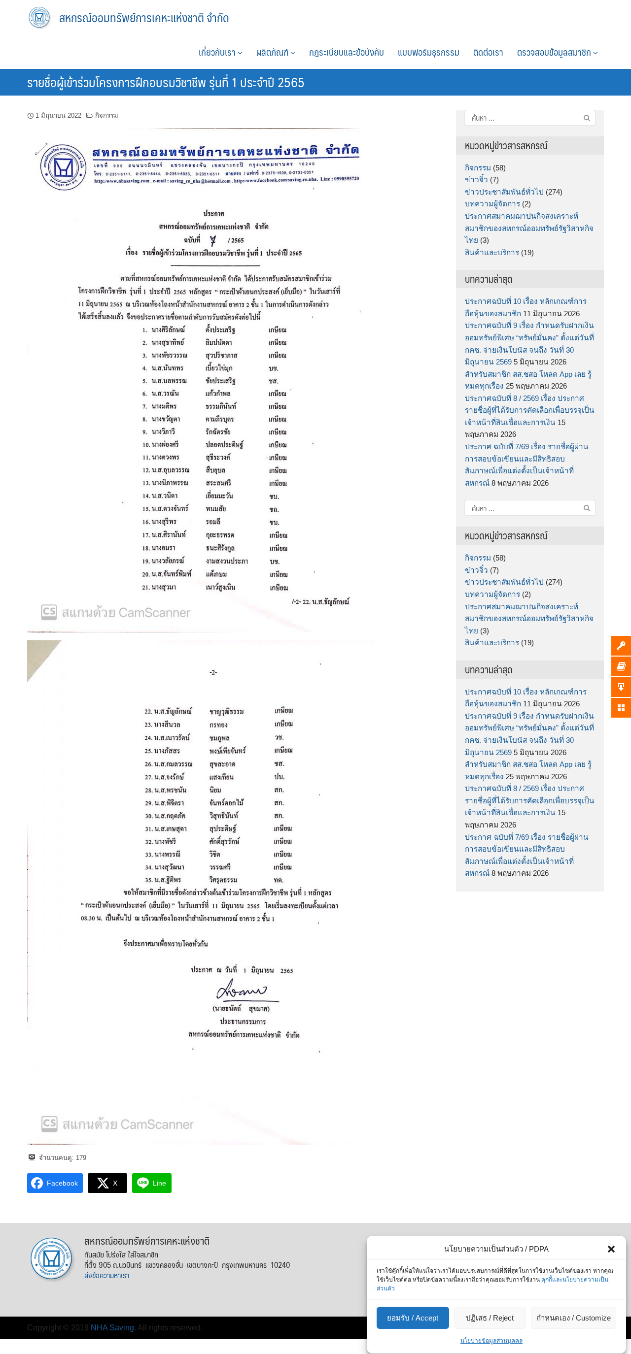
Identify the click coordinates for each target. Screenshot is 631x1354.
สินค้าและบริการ (492, 252)
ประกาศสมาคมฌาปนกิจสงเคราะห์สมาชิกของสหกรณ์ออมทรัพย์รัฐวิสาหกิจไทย (529, 228)
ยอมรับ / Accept (412, 1318)
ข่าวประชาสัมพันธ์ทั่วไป (504, 192)
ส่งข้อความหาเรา (106, 1275)
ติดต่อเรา (488, 52)
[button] (611, 1249)
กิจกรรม (106, 115)
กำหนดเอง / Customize (573, 1318)
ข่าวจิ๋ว (476, 179)
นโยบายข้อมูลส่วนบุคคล (491, 1340)
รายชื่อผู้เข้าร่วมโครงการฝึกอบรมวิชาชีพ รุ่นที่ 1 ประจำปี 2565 (166, 82)
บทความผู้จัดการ (492, 203)
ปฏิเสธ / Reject (490, 1318)
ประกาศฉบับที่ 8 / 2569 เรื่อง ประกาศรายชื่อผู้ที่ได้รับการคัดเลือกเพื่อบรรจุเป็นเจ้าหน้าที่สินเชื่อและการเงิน (530, 410)
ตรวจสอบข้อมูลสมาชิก (555, 52)
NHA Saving (112, 1327)
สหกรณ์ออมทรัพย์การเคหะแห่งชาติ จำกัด (144, 17)
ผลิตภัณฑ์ (273, 52)
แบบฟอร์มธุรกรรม (428, 52)
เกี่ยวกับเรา (218, 52)
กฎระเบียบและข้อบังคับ (346, 52)
